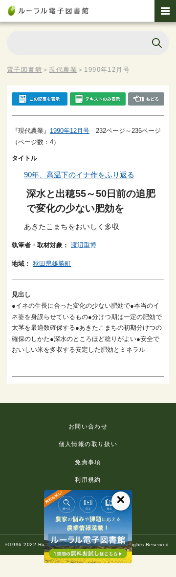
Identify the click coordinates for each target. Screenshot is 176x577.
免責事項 (88, 462)
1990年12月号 (69, 130)
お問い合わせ (88, 426)
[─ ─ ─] (165, 11)
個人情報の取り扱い (88, 444)
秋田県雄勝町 (52, 263)
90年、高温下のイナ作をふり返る (79, 175)
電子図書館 (24, 69)
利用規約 (88, 479)
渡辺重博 (83, 245)
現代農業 (63, 69)
